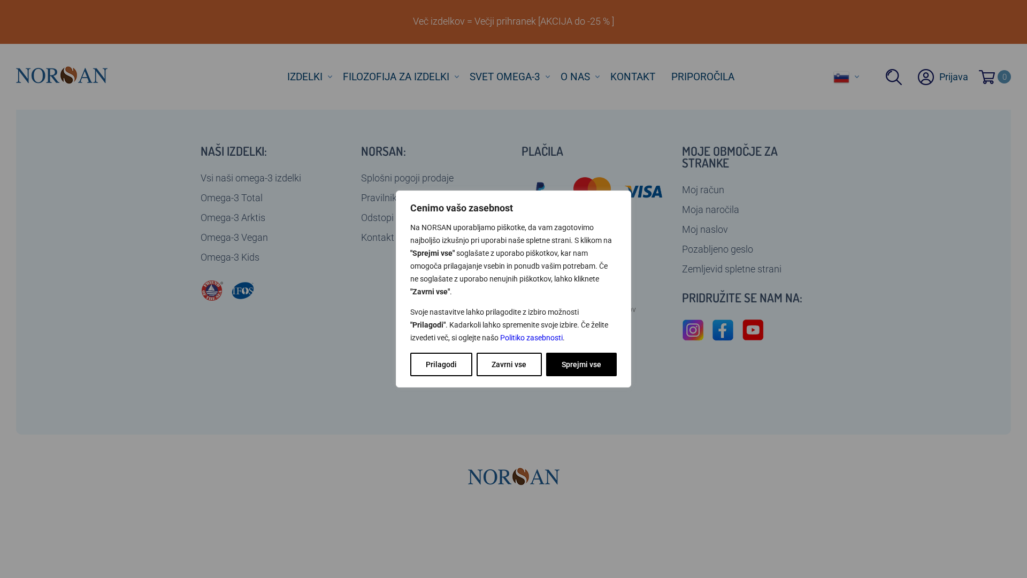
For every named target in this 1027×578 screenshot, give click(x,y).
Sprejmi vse (581, 364)
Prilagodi (441, 364)
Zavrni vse (509, 364)
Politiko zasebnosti (531, 337)
